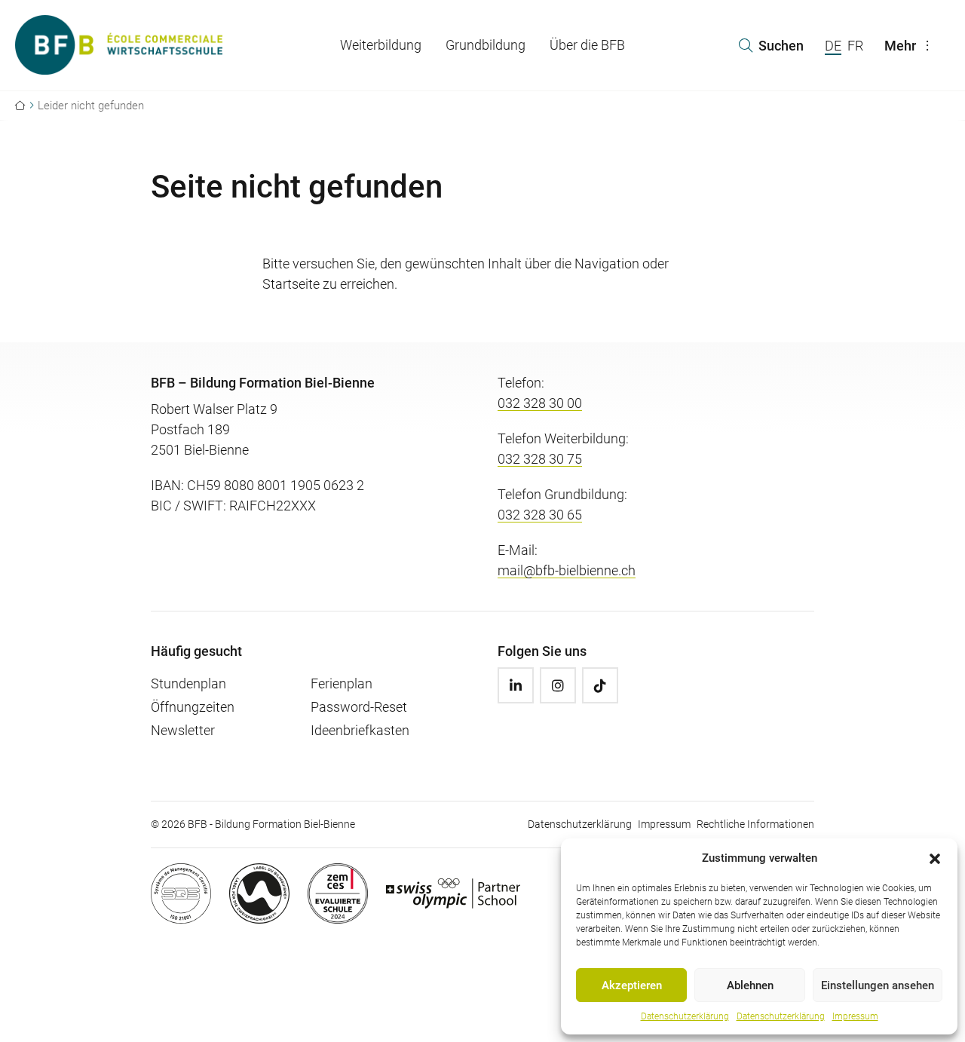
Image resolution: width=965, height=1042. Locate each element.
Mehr (900, 46)
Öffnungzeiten (192, 707)
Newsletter (183, 730)
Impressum (855, 1016)
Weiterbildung (380, 45)
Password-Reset (359, 707)
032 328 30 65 (540, 515)
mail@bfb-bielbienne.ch (567, 570)
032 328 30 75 (540, 459)
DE (833, 46)
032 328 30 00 (540, 403)
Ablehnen (750, 985)
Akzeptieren (632, 985)
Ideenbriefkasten (360, 730)
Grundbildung (485, 45)
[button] (934, 858)
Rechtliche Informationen (755, 824)
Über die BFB (587, 45)
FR (855, 46)
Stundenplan (188, 683)
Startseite (291, 284)
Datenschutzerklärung (685, 1016)
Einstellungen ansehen (877, 985)
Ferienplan (341, 683)
